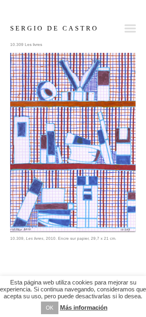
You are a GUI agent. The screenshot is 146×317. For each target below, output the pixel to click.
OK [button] (50, 308)
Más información (83, 307)
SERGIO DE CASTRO (54, 28)
